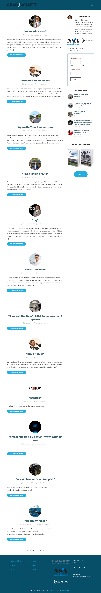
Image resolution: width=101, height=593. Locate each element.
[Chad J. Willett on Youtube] (79, 567)
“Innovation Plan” (35, 31)
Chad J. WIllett (16, 561)
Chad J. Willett (42, 35)
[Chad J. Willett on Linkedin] (84, 567)
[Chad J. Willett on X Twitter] (74, 567)
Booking (13, 565)
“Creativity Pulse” (35, 520)
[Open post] (35, 21)
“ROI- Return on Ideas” (35, 80)
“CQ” (35, 220)
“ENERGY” (35, 398)
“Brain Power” (35, 354)
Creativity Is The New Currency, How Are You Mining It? (82, 132)
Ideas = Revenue (35, 269)
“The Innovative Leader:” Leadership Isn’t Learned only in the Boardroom (83, 122)
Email (75, 69)
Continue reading (16, 55)
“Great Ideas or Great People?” (35, 479)
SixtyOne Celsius (66, 590)
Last (82, 65)
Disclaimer (53, 590)
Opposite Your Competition (35, 127)
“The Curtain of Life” (35, 173)
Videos (33, 570)
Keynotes (34, 565)
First (72, 65)
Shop (12, 570)
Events (33, 561)
